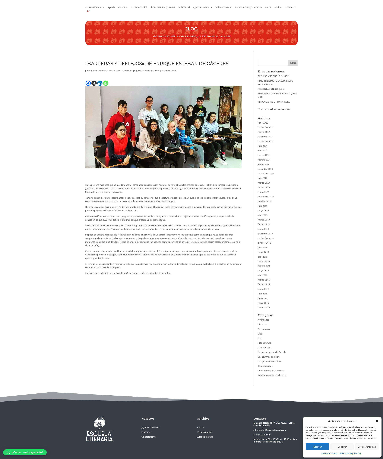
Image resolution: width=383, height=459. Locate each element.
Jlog (135, 70)
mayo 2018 (263, 252)
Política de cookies (330, 453)
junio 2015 (263, 298)
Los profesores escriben (269, 361)
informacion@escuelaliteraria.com (270, 430)
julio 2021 (262, 145)
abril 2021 (262, 150)
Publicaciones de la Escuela (271, 370)
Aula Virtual (184, 7)
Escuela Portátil (139, 7)
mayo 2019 (263, 210)
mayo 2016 (263, 270)
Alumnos (127, 70)
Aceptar (317, 446)
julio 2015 (262, 293)
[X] (94, 83)
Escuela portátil (204, 432)
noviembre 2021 (266, 141)
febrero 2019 (264, 224)
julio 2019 (262, 205)
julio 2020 (262, 178)
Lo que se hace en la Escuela (272, 352)
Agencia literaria (205, 436)
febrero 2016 (264, 284)
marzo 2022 (264, 131)
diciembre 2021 (265, 136)
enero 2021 (263, 164)
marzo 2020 (264, 182)
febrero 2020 (264, 187)
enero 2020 (263, 192)
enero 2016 (263, 289)
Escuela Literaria (93, 7)
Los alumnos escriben (148, 70)
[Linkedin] (99, 83)
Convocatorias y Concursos (248, 7)
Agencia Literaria (201, 7)
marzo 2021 (264, 155)
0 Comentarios (169, 70)
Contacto (290, 7)
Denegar (342, 446)
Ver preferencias (367, 446)
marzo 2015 (264, 307)
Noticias (278, 7)
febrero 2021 (264, 159)
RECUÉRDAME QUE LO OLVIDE (273, 76)
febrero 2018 (264, 265)
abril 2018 (262, 256)
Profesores (146, 432)
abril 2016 (262, 275)
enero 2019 (263, 229)
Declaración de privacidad (350, 453)
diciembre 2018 (265, 233)
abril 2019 (262, 215)
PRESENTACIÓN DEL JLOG (271, 88)
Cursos (121, 7)
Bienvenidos (264, 329)
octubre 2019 (264, 201)
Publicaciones (222, 7)
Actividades (263, 319)
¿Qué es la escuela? (151, 427)
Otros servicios (265, 365)
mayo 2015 (263, 303)
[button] (377, 421)
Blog (260, 333)
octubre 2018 (264, 242)
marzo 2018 (264, 261)
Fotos (268, 7)
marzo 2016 (264, 279)
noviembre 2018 (266, 238)
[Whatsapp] (105, 83)
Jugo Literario (264, 342)
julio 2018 (262, 247)
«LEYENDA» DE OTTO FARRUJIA (274, 101)
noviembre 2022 (266, 127)
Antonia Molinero (97, 70)
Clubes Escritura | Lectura (162, 7)
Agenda (111, 7)
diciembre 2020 (265, 169)
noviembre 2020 (266, 173)
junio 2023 (263, 122)
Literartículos (264, 347)
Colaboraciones (148, 436)
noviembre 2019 (266, 196)
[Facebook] (88, 83)
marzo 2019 (264, 219)
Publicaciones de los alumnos (272, 375)
